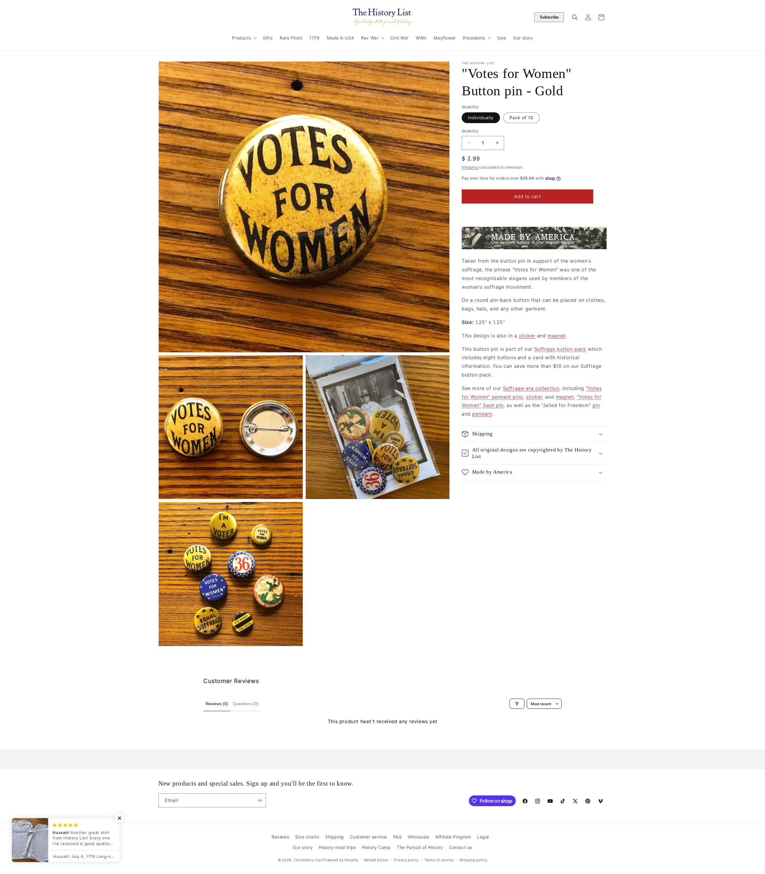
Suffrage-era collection (531, 388)
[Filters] (517, 704)
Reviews (280, 836)
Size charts (307, 836)
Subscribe (549, 17)
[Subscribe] (259, 800)
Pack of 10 (521, 117)
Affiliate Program (453, 836)
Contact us (460, 847)
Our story (303, 847)
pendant (482, 414)
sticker (527, 336)
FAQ (397, 836)
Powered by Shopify (340, 860)
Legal (483, 836)
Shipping (470, 167)
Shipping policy (473, 860)
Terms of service (439, 860)
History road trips (337, 847)
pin (596, 405)
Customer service (368, 836)
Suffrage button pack (560, 349)
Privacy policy (406, 860)
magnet (556, 336)
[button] (243, 38)
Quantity (470, 130)
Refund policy (376, 860)
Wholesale (418, 836)
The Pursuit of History (420, 847)
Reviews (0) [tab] (217, 703)
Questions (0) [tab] (245, 703)
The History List (307, 860)
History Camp (376, 847)
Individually (481, 117)
